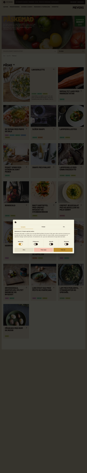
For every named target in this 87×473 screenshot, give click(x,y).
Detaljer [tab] (43, 226)
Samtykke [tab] (23, 226)
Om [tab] (64, 226)
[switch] (36, 244)
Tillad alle (63, 249)
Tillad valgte (43, 249)
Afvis (24, 249)
